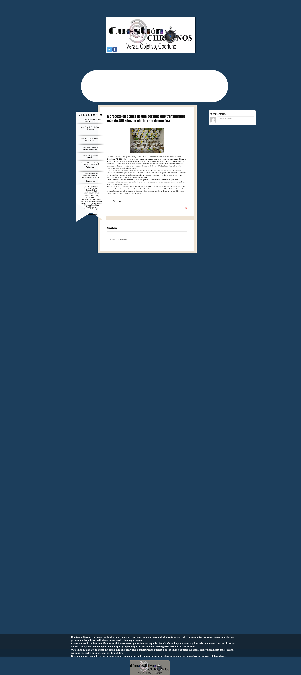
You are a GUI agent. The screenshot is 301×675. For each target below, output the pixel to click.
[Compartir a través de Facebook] (108, 201)
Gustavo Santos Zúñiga (91, 196)
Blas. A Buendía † (91, 197)
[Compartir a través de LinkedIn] (120, 201)
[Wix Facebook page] (114, 49)
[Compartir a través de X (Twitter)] (114, 201)
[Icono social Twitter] (109, 49)
